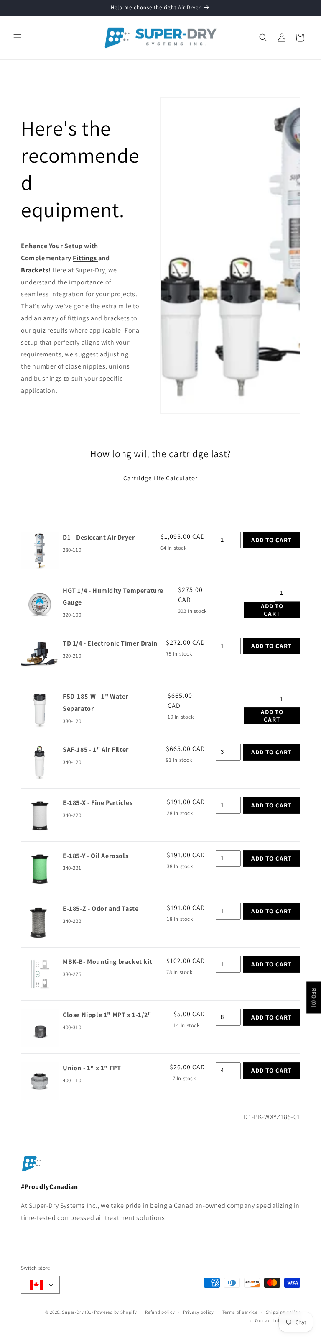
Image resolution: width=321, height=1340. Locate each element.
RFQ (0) (314, 997)
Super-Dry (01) (77, 1312)
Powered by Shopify (115, 1312)
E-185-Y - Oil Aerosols (95, 855)
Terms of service (239, 1312)
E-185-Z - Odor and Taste (100, 908)
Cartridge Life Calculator (160, 478)
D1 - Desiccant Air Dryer (99, 537)
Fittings (85, 258)
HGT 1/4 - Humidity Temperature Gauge (113, 596)
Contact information (277, 1320)
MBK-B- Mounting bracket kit (107, 961)
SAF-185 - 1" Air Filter (96, 749)
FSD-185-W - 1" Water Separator (95, 702)
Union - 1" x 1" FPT (92, 1067)
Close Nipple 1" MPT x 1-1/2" (107, 1014)
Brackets (34, 270)
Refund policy (160, 1312)
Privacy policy (198, 1312)
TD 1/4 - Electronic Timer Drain (110, 643)
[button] (17, 37)
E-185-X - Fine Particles (97, 802)
